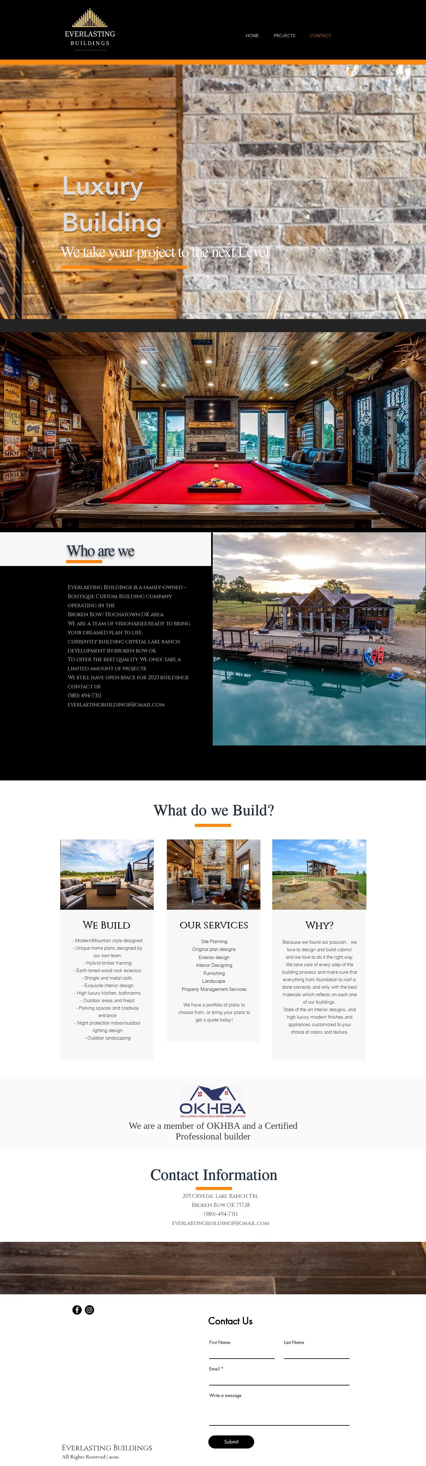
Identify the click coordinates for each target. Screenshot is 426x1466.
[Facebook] (77, 1310)
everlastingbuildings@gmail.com (116, 704)
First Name (219, 1342)
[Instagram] (89, 1310)
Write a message (225, 1395)
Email (214, 1369)
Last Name (294, 1342)
